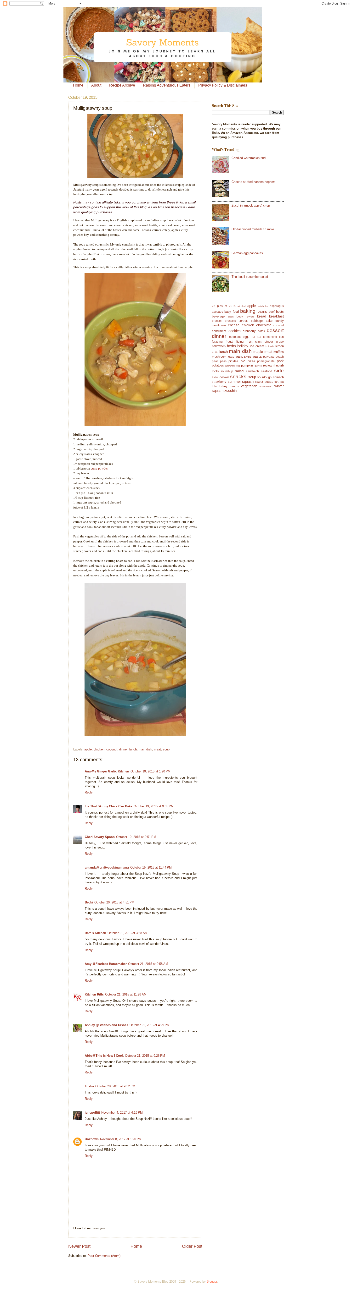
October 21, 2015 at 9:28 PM (145, 1055)
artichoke (263, 306)
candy (279, 321)
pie (243, 361)
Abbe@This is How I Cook (104, 1055)
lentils (215, 352)
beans (262, 311)
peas (223, 361)
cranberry (249, 331)
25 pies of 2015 (224, 306)
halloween (219, 346)
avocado (217, 311)
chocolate (263, 325)
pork (280, 361)
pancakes (243, 356)
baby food (231, 311)
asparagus (277, 306)
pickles (233, 361)
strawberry (219, 381)
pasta (257, 356)
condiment (219, 331)
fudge (258, 341)
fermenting (270, 336)
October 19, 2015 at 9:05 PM (154, 806)
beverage (218, 316)
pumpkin (247, 365)
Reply (89, 792)
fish (281, 336)
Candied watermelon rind (249, 158)
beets (280, 311)
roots (215, 371)
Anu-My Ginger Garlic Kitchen (107, 771)
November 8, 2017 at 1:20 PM (121, 1139)
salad (239, 371)
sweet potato (264, 381)
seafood (266, 371)
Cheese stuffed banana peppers (254, 182)
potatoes (218, 365)
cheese (233, 325)
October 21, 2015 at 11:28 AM (126, 994)
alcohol (241, 306)
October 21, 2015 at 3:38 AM (128, 933)
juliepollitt (92, 1112)
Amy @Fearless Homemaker (106, 964)
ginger (269, 341)
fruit (249, 341)
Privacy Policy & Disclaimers (222, 85)
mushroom (219, 356)
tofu (214, 386)
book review (246, 316)
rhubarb (278, 365)
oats (231, 356)
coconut (111, 749)
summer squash (241, 381)
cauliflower (219, 325)
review (267, 365)
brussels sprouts (236, 320)
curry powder (99, 468)
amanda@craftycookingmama (107, 867)
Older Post (192, 1246)
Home (78, 85)
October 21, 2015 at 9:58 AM (148, 964)
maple (258, 352)
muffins (278, 352)
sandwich (252, 371)
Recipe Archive (122, 85)
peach (280, 356)
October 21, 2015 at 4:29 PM (150, 1025)
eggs (246, 337)
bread (261, 316)
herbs (231, 346)
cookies (234, 331)
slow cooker (220, 377)
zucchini (230, 390)
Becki (89, 902)
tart (276, 381)
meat (157, 749)
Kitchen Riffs (94, 994)
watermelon (266, 386)
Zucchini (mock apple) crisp (251, 205)
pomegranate (266, 361)
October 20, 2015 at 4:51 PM (114, 902)
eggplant (235, 336)
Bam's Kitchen (95, 933)
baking (247, 311)
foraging (217, 341)
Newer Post (79, 1246)
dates (261, 331)
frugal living (235, 341)
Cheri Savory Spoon (100, 837)
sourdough (264, 377)
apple (88, 749)
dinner (123, 749)
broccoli (217, 320)
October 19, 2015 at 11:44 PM (151, 867)
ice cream (257, 346)
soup (166, 749)
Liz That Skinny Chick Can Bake (108, 806)
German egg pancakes (247, 253)
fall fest (256, 337)
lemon (279, 346)
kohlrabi (270, 346)
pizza (251, 361)
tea (282, 381)
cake (269, 321)
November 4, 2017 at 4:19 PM (122, 1112)
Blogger (212, 1281)
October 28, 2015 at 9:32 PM (115, 1086)
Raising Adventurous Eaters (166, 85)
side (279, 370)
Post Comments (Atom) (104, 1256)
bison (231, 316)
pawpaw (268, 356)
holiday (242, 346)
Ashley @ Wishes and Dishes (106, 1025)
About (96, 85)
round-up (227, 371)
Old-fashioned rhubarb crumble (253, 229)
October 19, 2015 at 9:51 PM (136, 837)
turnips (234, 386)
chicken (99, 749)
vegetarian (249, 386)
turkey (223, 386)
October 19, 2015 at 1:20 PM (150, 771)
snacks (238, 376)
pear (215, 361)
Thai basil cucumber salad (250, 277)
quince (258, 365)
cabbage (257, 321)
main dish (145, 749)
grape (280, 341)
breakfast (276, 316)
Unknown (92, 1139)
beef (272, 311)
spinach (278, 377)
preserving (232, 365)
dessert (275, 330)
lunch (133, 749)
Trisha (89, 1086)
